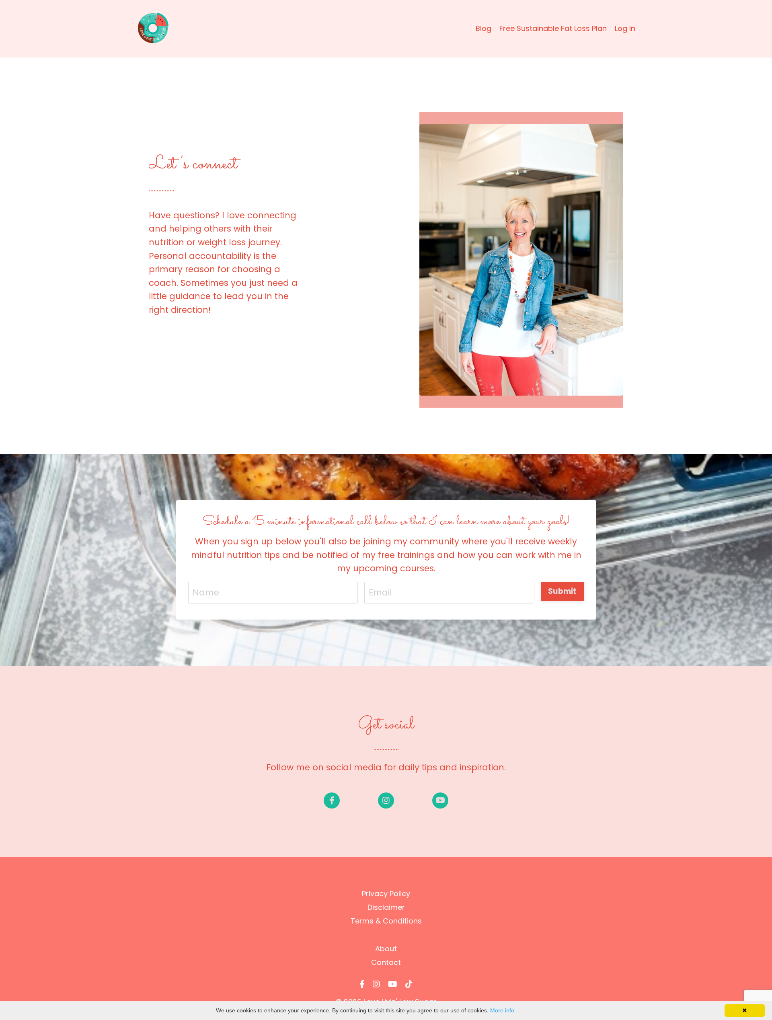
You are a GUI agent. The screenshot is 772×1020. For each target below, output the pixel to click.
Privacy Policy (386, 894)
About (386, 949)
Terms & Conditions (386, 921)
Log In (625, 28)
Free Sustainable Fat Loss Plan (553, 28)
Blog (483, 28)
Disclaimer (386, 907)
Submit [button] (562, 591)
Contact (386, 962)
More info (502, 1010)
